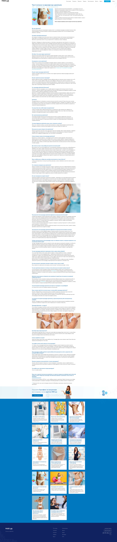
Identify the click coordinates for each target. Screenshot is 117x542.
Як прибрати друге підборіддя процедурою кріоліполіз (58, 511)
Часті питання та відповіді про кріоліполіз (52, 6)
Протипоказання (65, 528)
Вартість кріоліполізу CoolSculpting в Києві (56, 462)
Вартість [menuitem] (96, 1)
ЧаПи (63, 536)
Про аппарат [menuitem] (68, 1)
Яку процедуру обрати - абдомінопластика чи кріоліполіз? (38, 512)
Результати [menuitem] (80, 1)
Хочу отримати (37, 395)
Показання (55, 530)
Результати (55, 532)
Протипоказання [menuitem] (91, 1)
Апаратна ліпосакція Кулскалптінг (37, 440)
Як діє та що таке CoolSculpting (58, 416)
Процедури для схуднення (57, 486)
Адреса (63, 532)
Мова (113, 1)
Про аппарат (55, 528)
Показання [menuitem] (74, 1)
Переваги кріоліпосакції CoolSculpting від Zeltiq (56, 440)
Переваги (54, 534)
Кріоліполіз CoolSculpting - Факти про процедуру (75, 417)
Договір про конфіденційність (10, 531)
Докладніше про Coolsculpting (40, 6)
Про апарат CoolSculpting (39, 416)
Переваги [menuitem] (84, 1)
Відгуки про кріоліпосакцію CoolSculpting (75, 462)
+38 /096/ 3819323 (107, 528)
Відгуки (54, 536)
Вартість (63, 530)
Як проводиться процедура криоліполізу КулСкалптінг (75, 440)
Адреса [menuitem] (101, 1)
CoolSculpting (53, 270)
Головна (33, 6)
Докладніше (64, 534)
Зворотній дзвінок (108, 530)
